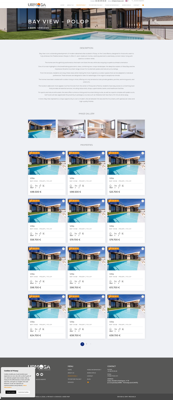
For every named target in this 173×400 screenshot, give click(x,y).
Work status (126, 5)
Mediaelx (132, 396)
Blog (89, 379)
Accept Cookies (11, 392)
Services (71, 382)
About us (70, 5)
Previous (30, 163)
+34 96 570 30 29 (100, 1)
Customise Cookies (23, 392)
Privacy (50, 396)
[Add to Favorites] (63, 153)
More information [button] (111, 5)
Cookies (58, 396)
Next (64, 163)
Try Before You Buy (95, 5)
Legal (43, 396)
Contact (136, 5)
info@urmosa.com (118, 1)
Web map (66, 396)
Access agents (139, 1)
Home (62, 5)
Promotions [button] (80, 5)
